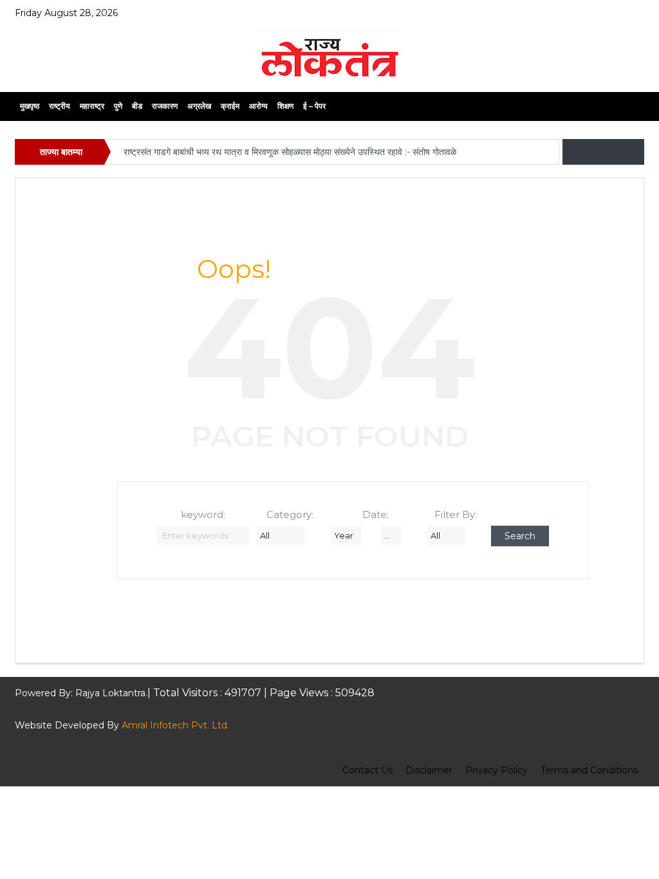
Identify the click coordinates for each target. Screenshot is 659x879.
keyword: (203, 514)
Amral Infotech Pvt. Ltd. (175, 725)
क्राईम (230, 106)
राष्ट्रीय (59, 106)
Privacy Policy (496, 770)
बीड (137, 106)
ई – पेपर (314, 106)
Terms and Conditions (589, 770)
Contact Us (367, 770)
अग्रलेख (199, 106)
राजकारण (165, 106)
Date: (375, 514)
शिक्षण (285, 106)
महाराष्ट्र (92, 106)
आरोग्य (258, 106)
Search (520, 536)
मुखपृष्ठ (29, 106)
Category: (289, 514)
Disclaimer (428, 770)
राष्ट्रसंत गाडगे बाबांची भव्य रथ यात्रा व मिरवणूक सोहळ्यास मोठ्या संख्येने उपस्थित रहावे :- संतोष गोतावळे (291, 152)
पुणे (118, 106)
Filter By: (455, 514)
